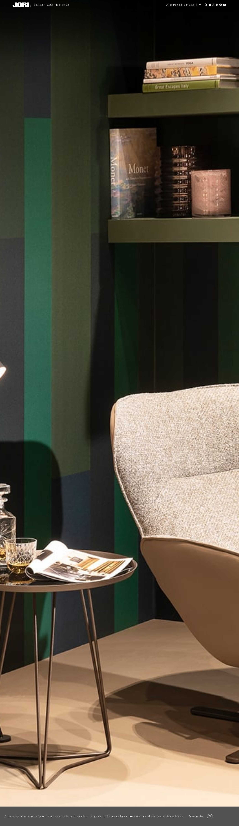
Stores (50, 4)
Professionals (62, 4)
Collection (39, 4)
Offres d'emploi (174, 4)
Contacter (189, 4)
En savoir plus (196, 816)
